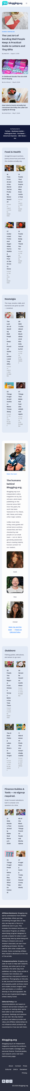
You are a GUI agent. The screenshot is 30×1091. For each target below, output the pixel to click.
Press (25, 1066)
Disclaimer (23, 1069)
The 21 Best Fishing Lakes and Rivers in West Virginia (9, 745)
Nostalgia (11, 31)
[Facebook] (3, 1081)
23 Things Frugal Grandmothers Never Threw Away (9, 402)
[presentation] (15, 20)
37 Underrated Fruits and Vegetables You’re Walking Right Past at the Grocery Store (9, 250)
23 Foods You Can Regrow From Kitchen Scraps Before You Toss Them (9, 688)
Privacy (24, 1073)
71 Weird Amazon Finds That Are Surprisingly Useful (20, 744)
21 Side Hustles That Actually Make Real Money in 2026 (9, 831)
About (11, 1066)
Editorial (8, 1069)
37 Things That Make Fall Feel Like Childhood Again (20, 403)
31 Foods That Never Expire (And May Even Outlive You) (20, 186)
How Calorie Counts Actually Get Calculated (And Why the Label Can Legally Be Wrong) (15, 107)
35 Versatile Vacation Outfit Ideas (20, 678)
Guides (4, 31)
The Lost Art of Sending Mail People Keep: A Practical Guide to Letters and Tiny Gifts (13, 42)
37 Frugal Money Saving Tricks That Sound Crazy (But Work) (20, 873)
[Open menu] (26, 3)
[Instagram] (10, 1081)
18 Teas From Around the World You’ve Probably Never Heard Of (9, 188)
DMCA (15, 1069)
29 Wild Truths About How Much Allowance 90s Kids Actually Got (20, 335)
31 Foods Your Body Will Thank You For (20, 240)
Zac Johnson (20, 361)
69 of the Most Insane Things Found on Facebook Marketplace (20, 831)
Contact (18, 1066)
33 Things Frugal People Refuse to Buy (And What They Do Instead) (9, 876)
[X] (7, 1081)
